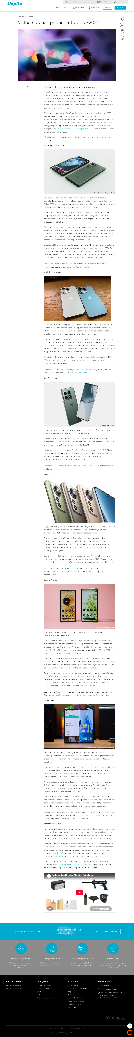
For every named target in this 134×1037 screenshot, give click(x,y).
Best (59, 853)
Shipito (80, 119)
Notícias (70, 995)
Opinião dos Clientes (75, 998)
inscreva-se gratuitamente (106, 931)
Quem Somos (96, 7)
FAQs (39, 992)
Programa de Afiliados (76, 1001)
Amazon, (53, 853)
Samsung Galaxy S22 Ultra (78, 267)
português (120, 2)
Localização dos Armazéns (77, 988)
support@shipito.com (108, 989)
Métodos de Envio (43, 995)
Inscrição (120, 7)
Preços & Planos (43, 988)
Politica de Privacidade (57, 1029)
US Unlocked (72, 1007)
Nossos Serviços (62, 7)
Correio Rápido (63, 129)
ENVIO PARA (104, 2)
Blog (70, 2)
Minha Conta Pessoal (14, 985)
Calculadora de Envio (86, 2)
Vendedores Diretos (75, 1004)
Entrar (107, 7)
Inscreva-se (59, 856)
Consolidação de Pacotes (83, 129)
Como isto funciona (44, 985)
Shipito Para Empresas (14, 988)
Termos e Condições (76, 1029)
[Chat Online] (129, 1033)
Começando (79, 7)
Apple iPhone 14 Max (78, 373)
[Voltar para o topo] (129, 1026)
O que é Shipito (73, 985)
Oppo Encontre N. (94, 815)
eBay (74, 853)
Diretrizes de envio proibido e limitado (74, 865)
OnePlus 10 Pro (66, 466)
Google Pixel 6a (61, 692)
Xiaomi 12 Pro (73, 569)
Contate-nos (104, 982)
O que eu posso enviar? (45, 998)
